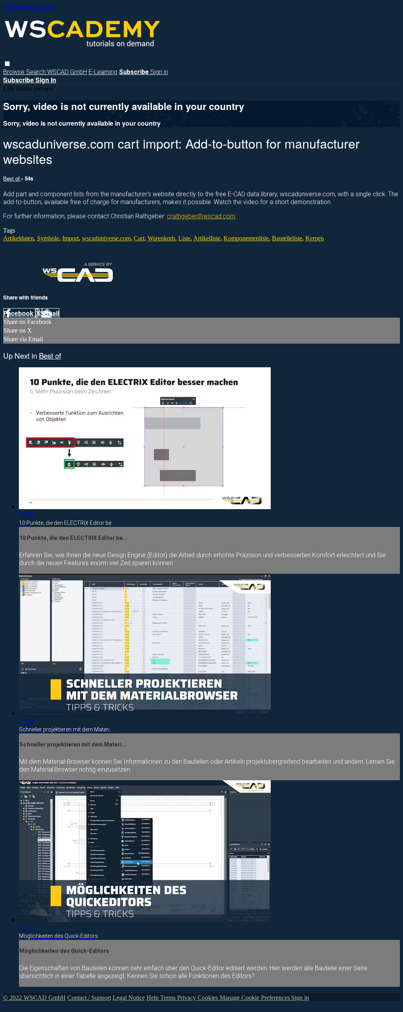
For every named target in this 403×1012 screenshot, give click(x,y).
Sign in (159, 72)
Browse (14, 72)
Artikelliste (206, 238)
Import (70, 238)
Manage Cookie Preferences (255, 997)
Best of (12, 178)
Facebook (19, 313)
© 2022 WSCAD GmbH (34, 997)
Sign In (45, 79)
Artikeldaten (18, 238)
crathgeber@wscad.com (201, 216)
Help (153, 997)
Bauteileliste (287, 238)
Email (51, 313)
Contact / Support (89, 997)
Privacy (187, 997)
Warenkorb (161, 238)
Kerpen (314, 238)
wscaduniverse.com (106, 238)
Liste (184, 238)
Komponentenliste (246, 238)
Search (36, 72)
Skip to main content (28, 7)
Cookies (209, 997)
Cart (139, 238)
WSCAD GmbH (67, 72)
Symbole (48, 238)
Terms (168, 997)
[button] (7, 63)
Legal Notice (129, 997)
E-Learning (103, 72)
